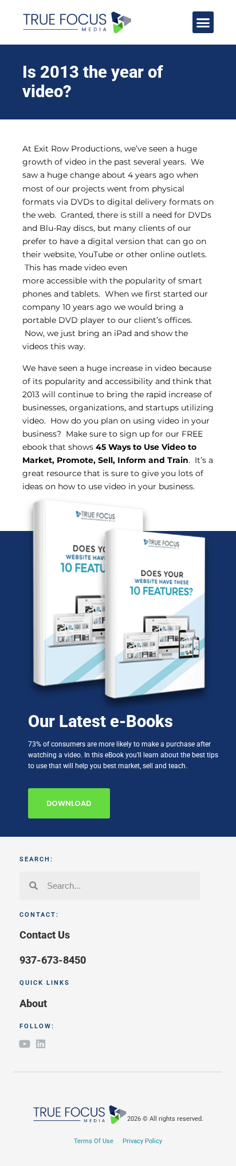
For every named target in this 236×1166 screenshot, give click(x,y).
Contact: (39, 915)
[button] (203, 22)
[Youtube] (24, 1044)
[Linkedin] (41, 1044)
